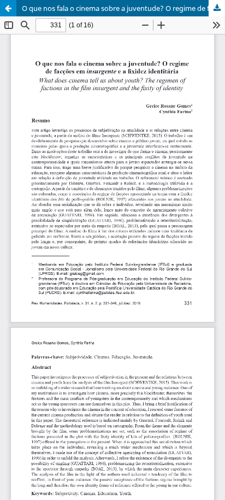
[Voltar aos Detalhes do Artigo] (8, 8)
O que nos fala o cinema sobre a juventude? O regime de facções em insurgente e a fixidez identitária (123, 8)
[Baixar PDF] (217, 8)
